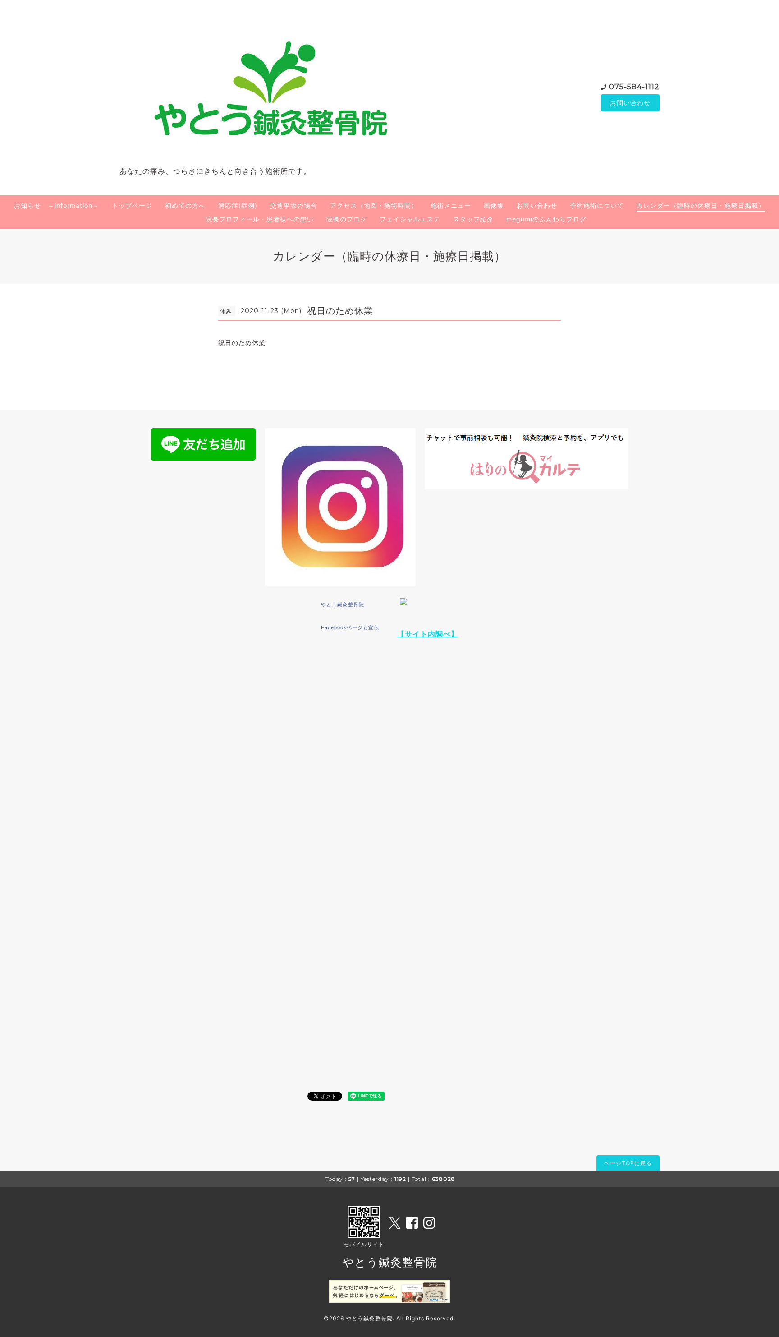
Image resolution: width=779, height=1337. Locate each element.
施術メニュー (451, 205)
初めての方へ (185, 205)
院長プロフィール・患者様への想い (260, 219)
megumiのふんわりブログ (546, 219)
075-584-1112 (634, 87)
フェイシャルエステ (410, 219)
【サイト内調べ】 (427, 633)
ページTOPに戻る (628, 1163)
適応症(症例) (237, 205)
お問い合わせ (630, 102)
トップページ (132, 205)
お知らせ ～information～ (56, 205)
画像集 (494, 205)
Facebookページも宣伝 (350, 627)
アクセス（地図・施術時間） (374, 205)
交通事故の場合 (293, 205)
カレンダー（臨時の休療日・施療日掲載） (701, 205)
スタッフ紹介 (473, 219)
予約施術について (597, 205)
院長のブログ (346, 219)
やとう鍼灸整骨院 (342, 604)
